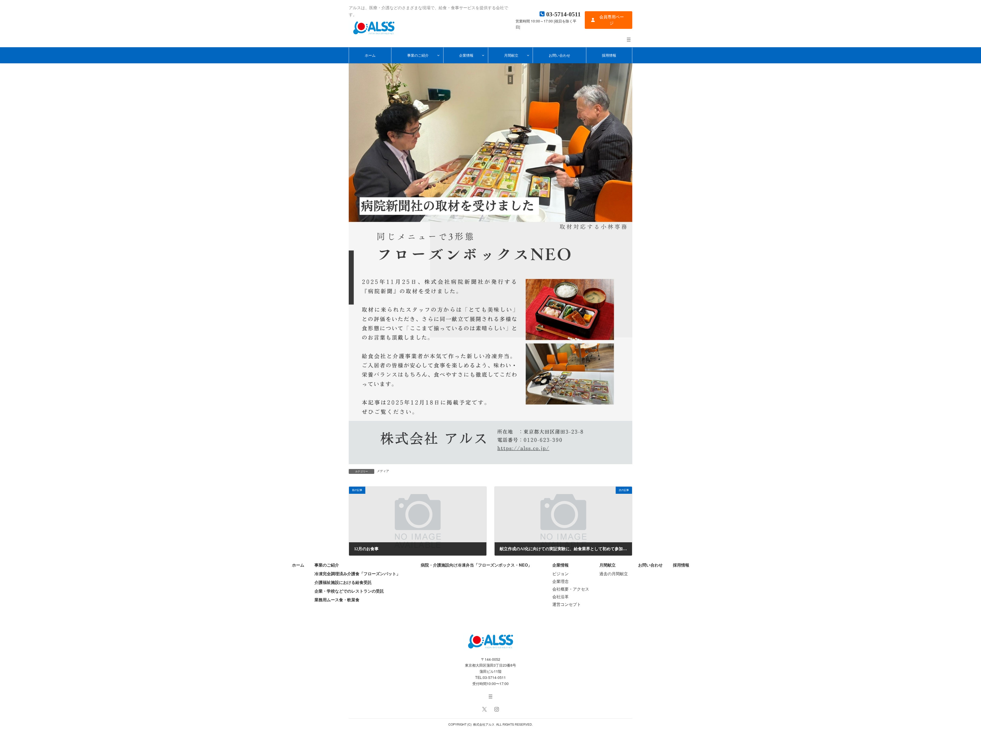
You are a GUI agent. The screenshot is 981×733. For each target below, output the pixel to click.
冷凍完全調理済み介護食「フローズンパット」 (357, 573)
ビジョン (560, 573)
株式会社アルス (484, 724)
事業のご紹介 (326, 565)
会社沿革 (560, 596)
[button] (608, 20)
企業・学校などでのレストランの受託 (349, 591)
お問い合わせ (650, 565)
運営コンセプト (566, 604)
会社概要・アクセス (570, 589)
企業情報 (560, 565)
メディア (383, 471)
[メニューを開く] (628, 39)
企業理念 (560, 581)
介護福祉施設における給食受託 (343, 582)
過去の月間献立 (613, 573)
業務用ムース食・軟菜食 (336, 600)
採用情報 (681, 565)
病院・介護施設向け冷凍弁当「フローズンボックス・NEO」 (476, 565)
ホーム (298, 565)
